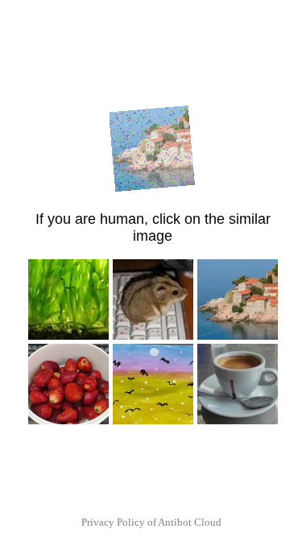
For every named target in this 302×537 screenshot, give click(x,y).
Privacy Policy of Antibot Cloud (151, 522)
